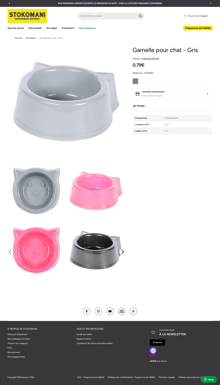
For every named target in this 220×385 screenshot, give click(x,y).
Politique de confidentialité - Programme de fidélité (131, 377)
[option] (36, 250)
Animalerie (31, 38)
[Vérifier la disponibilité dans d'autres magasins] (207, 93)
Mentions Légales (167, 377)
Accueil (18, 38)
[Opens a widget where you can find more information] (209, 380)
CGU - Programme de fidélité (90, 377)
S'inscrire (157, 342)
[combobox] (111, 16)
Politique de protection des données (196, 377)
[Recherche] (140, 16)
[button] (9, 3)
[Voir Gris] (136, 81)
